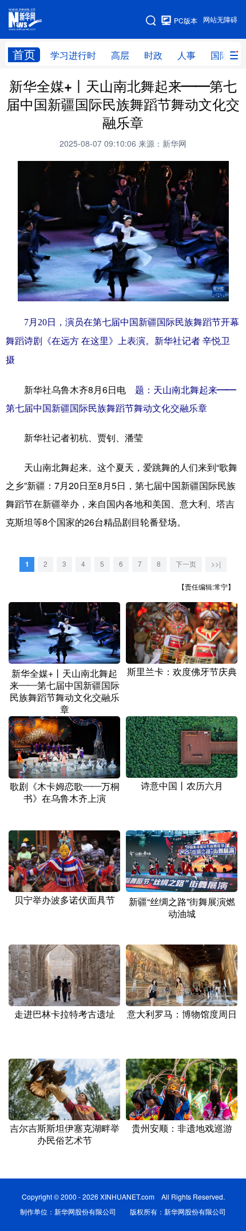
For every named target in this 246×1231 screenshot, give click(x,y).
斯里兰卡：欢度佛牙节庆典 (182, 671)
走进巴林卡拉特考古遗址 (64, 1014)
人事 (186, 55)
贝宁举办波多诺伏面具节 (64, 900)
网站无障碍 (220, 19)
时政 (153, 55)
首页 (24, 54)
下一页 (186, 564)
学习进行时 (73, 55)
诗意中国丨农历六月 (182, 785)
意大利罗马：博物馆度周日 (182, 1014)
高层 (120, 55)
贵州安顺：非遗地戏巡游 (182, 1128)
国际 (220, 55)
